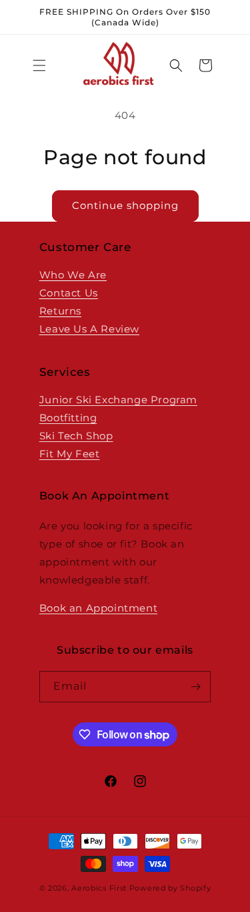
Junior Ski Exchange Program (118, 399)
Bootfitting (68, 417)
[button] (39, 65)
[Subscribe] (195, 686)
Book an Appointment (98, 608)
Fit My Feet (69, 453)
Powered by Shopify (170, 888)
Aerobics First (99, 888)
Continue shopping (125, 205)
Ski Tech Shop (76, 435)
